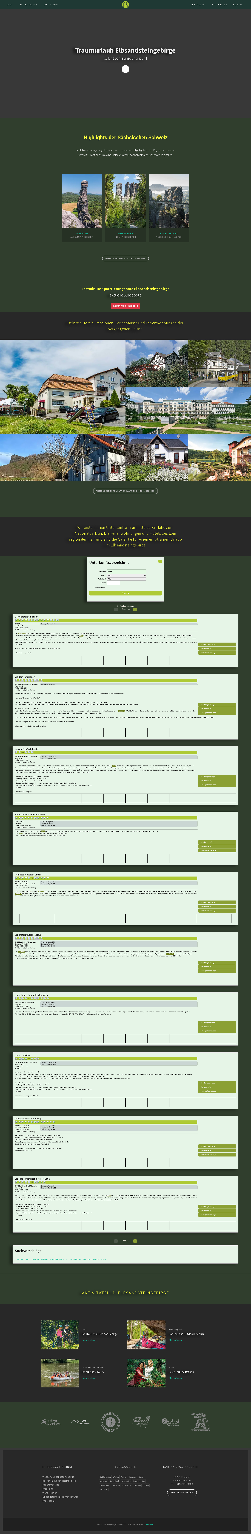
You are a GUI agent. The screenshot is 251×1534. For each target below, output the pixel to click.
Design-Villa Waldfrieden (27, 749)
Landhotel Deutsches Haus (28, 935)
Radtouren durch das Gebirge (100, 1334)
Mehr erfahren (89, 1340)
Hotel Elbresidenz (188, 408)
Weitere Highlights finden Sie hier (125, 258)
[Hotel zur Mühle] (217, 1068)
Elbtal (84, 1259)
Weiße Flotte (104, 1485)
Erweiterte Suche (99, 588)
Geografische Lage (208, 653)
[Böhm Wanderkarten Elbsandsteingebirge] (170, 1421)
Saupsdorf (35, 1259)
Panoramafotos (50, 1485)
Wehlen (116, 1477)
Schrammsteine (139, 1481)
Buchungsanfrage (208, 644)
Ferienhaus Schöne (157, 455)
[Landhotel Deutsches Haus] (217, 947)
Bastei (141, 1477)
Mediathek (104, 1489)
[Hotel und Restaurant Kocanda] (217, 827)
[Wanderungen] (82, 223)
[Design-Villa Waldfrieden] (217, 761)
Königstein (63, 461)
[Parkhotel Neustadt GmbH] (217, 887)
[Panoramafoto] (87, 223)
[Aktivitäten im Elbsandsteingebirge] (60, 1373)
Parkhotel (219, 455)
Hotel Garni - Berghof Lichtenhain (31, 995)
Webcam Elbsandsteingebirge (58, 1477)
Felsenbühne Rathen (181, 1372)
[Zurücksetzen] (160, 561)
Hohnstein (63, 390)
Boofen (146, 1485)
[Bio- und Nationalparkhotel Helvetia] (217, 1191)
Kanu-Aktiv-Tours (93, 1372)
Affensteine (126, 1481)
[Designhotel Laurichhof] (217, 629)
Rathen (123, 1477)
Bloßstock (125, 233)
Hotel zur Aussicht (62, 384)
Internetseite (206, 648)
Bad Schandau (188, 413)
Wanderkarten (49, 1493)
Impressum (48, 1501)
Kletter (103, 1259)
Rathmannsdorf (93, 1259)
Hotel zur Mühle (22, 1055)
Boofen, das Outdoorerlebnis (186, 1334)
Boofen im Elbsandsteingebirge (59, 1480)
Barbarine (81, 233)
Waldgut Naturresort (25, 677)
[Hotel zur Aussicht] (50, 1422)
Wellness (137, 1485)
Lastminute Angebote (125, 305)
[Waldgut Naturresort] (217, 689)
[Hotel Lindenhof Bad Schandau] (110, 1422)
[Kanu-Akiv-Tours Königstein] (200, 1422)
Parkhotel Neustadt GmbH (28, 874)
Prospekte (47, 1488)
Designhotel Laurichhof (26, 616)
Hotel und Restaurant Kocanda (30, 814)
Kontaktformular (182, 1493)
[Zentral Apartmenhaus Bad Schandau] (140, 1422)
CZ (67, 1259)
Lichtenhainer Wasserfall (219, 361)
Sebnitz (27, 1259)
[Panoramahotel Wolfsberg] (217, 1131)
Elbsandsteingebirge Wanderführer (60, 1496)
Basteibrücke (169, 233)
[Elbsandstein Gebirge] (125, 4)
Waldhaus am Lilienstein (63, 455)
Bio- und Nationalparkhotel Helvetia (32, 1178)
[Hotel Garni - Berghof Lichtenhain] (217, 1007)
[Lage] (77, 223)
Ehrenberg (157, 461)
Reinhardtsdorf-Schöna (157, 366)
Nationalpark (114, 1481)
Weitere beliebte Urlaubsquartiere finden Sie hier (125, 491)
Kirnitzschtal (219, 366)
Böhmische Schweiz (57, 1259)
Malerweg (44, 1259)
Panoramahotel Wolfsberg (157, 361)
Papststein (19, 1259)
